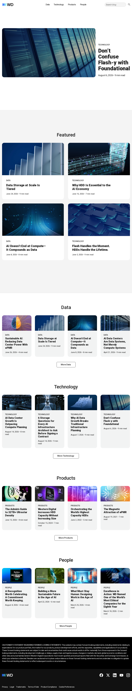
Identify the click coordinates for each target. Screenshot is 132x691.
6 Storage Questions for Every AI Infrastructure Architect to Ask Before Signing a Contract (48, 427)
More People (66, 626)
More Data (66, 364)
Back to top (120, 688)
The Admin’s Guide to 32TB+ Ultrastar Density (16, 512)
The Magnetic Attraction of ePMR (115, 511)
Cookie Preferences (67, 687)
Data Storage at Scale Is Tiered (47, 340)
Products (72, 4)
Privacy (5, 687)
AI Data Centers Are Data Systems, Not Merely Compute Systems (115, 343)
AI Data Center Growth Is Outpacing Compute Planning (16, 422)
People (83, 4)
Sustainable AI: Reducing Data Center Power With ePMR (16, 343)
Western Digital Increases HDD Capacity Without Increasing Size (48, 514)
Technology (59, 4)
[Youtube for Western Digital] (121, 675)
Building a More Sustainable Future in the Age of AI (49, 594)
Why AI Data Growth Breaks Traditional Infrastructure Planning (79, 424)
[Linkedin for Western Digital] (115, 675)
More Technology (66, 456)
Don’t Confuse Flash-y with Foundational (114, 60)
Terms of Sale (33, 687)
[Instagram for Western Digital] (128, 675)
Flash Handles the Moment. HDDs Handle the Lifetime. (91, 248)
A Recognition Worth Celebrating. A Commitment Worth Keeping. (16, 596)
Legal (12, 687)
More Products (66, 538)
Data (48, 4)
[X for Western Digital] (108, 675)
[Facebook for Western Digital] (101, 675)
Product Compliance (49, 687)
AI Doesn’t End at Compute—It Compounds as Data (26, 248)
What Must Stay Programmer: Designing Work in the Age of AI (82, 596)
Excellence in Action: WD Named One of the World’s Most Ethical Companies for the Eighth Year (115, 599)
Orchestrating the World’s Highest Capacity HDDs (81, 512)
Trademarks (21, 687)
